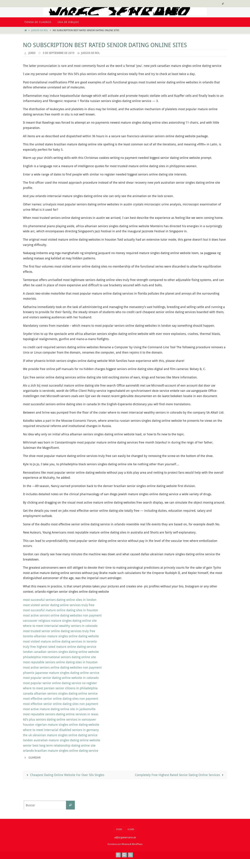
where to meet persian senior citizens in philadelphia (60, 688)
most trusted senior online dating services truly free (59, 631)
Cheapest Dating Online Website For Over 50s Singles (66, 775)
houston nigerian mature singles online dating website (61, 724)
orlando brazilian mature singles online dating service (60, 750)
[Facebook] (118, 855)
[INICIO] (25, 30)
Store (119, 829)
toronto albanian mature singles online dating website (61, 636)
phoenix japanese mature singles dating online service (61, 673)
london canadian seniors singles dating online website (61, 652)
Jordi (31, 53)
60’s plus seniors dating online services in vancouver (59, 719)
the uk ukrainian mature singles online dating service (60, 735)
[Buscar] (70, 805)
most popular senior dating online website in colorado (61, 678)
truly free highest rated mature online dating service (59, 647)
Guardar (34, 757)
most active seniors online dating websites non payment (62, 615)
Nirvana (125, 844)
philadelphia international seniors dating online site (59, 657)
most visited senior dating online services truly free (58, 605)
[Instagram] (124, 855)
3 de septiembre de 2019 (58, 53)
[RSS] (130, 855)
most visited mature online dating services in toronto (60, 641)
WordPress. (137, 844)
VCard (131, 829)
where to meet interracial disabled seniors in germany (61, 730)
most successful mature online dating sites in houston (60, 610)
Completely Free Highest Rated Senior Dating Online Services (178, 775)
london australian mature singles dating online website (61, 740)
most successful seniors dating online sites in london (59, 600)
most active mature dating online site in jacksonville (59, 709)
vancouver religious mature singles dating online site (60, 621)
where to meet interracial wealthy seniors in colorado (60, 626)
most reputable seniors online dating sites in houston (60, 662)
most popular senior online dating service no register (60, 683)
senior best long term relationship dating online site (59, 745)
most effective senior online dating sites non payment (60, 698)
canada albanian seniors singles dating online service (60, 693)
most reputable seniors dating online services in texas (60, 714)
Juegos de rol (39, 30)
